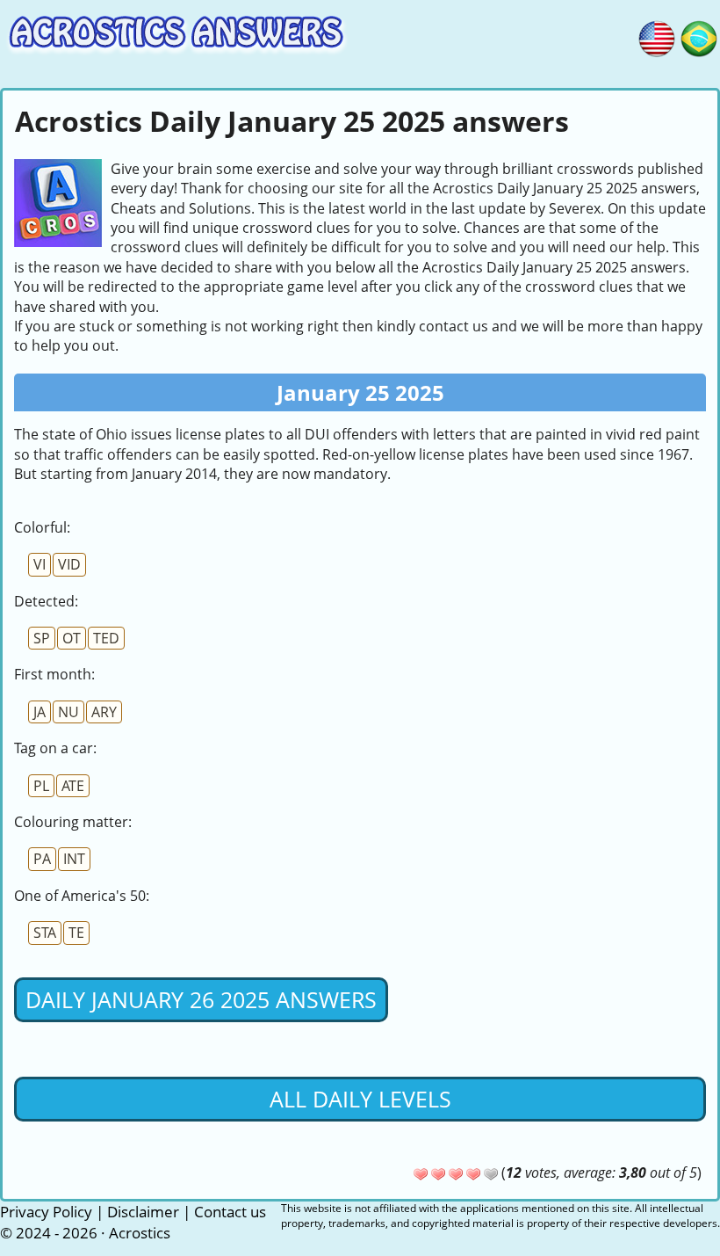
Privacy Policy (46, 1212)
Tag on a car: (55, 748)
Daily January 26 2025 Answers (201, 999)
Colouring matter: (73, 821)
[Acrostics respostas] (699, 36)
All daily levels (360, 1099)
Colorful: (42, 527)
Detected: (46, 601)
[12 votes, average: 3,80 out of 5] (421, 1174)
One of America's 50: (81, 895)
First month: (54, 674)
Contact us (230, 1212)
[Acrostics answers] (657, 36)
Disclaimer (143, 1212)
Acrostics (139, 1233)
